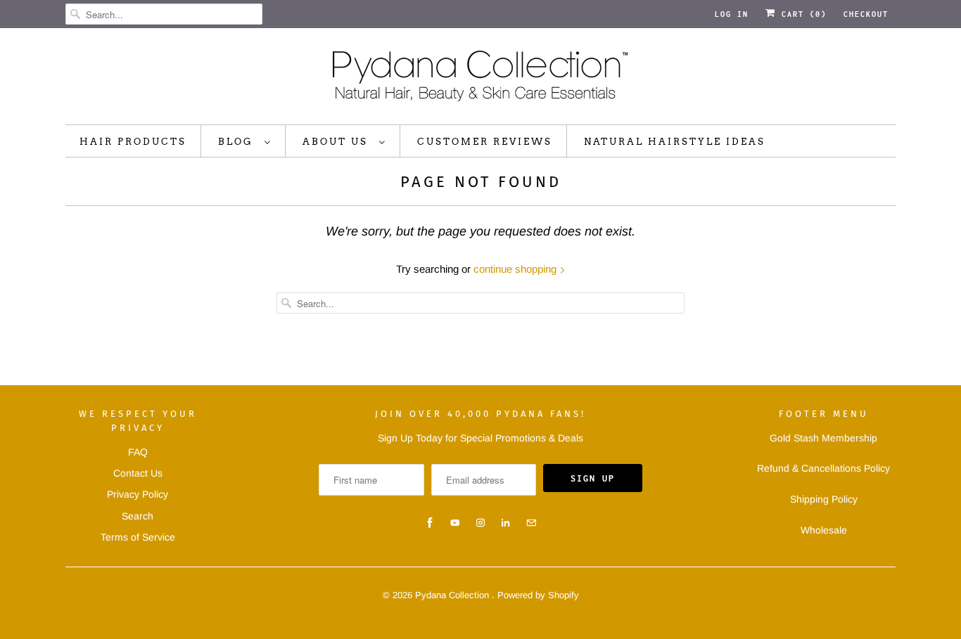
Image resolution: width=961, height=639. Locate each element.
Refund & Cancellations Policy (823, 468)
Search (137, 516)
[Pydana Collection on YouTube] (455, 523)
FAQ (138, 452)
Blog (237, 141)
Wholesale (824, 530)
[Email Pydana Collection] (531, 523)
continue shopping (516, 269)
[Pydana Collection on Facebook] (430, 523)
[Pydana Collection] (480, 79)
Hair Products (132, 141)
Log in (732, 14)
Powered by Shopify (538, 595)
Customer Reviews (484, 141)
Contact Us (138, 473)
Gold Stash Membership (823, 438)
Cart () (801, 14)
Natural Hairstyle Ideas (674, 141)
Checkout (866, 14)
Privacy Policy (137, 494)
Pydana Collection (453, 595)
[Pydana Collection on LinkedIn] (506, 523)
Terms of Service (138, 537)
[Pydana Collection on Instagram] (480, 523)
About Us (337, 141)
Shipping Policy (824, 499)
